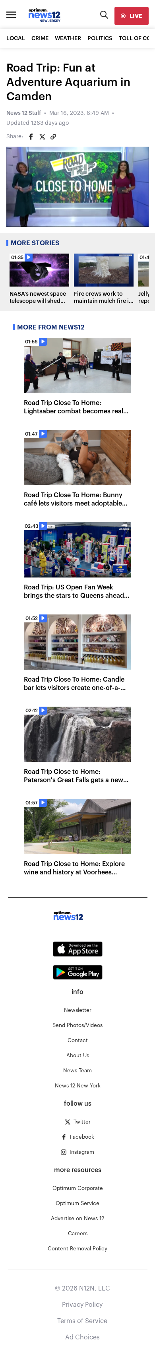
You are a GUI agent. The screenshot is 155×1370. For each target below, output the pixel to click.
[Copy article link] (53, 137)
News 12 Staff (23, 113)
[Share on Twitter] (42, 137)
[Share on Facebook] (31, 137)
